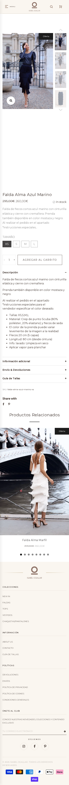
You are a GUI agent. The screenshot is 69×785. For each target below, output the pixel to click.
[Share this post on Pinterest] (9, 404)
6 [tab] (40, 554)
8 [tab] (48, 554)
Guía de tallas (11, 654)
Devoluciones (10, 674)
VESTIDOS (7, 615)
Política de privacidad (15, 687)
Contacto (8, 648)
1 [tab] (21, 554)
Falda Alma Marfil (34, 540)
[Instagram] (23, 746)
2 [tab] (25, 554)
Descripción (10, 272)
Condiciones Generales (16, 699)
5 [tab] (36, 554)
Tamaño (9, 237)
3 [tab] (29, 554)
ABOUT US (8, 641)
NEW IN (6, 596)
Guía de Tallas (11, 378)
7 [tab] (44, 554)
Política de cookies (13, 693)
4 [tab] (32, 554)
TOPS (5, 608)
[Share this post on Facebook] (3, 404)
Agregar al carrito (40, 259)
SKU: (5, 389)
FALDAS (6, 602)
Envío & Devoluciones (16, 369)
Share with (10, 398)
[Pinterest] (45, 746)
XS (7, 244)
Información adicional (16, 361)
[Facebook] (34, 746)
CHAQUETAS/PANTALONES (16, 621)
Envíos (6, 681)
